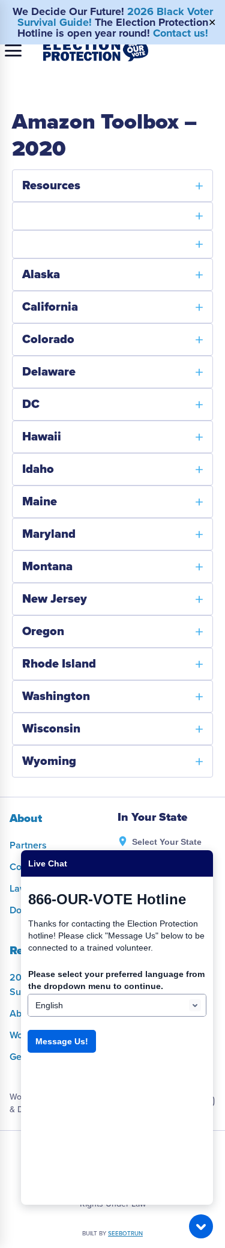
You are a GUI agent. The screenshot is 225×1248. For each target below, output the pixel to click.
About (26, 818)
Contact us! (180, 33)
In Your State (152, 817)
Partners (28, 845)
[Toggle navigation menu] (13, 50)
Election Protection (95, 50)
